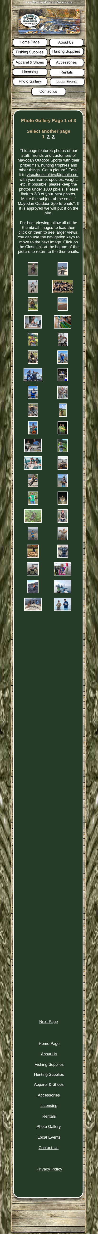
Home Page (49, 1043)
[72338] (33, 309)
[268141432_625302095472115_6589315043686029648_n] (33, 574)
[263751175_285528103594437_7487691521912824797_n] (63, 345)
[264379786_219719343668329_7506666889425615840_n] (63, 415)
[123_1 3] (33, 274)
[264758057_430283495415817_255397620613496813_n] (63, 433)
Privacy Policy (49, 1169)
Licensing (48, 1105)
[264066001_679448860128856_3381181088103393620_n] (63, 380)
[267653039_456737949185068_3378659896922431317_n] (33, 556)
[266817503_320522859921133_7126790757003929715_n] (33, 521)
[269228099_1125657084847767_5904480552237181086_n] (33, 609)
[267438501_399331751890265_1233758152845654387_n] (63, 539)
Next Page (48, 1021)
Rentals (49, 1116)
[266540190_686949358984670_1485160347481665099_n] (33, 503)
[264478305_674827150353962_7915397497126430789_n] (33, 433)
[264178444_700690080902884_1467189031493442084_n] (33, 415)
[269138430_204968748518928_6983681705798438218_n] (62, 592)
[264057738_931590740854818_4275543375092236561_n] (33, 380)
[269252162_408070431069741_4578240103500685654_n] (62, 609)
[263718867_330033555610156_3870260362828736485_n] (33, 345)
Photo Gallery (49, 1126)
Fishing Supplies (49, 1064)
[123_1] (63, 274)
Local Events (49, 1137)
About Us (49, 1054)
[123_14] (33, 292)
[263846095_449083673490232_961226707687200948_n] (33, 362)
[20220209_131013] (62, 327)
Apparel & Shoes (49, 1084)
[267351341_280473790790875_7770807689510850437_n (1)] (63, 521)
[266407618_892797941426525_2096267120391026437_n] (63, 486)
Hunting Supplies (49, 1074)
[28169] (62, 292)
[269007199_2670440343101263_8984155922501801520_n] (33, 592)
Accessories (49, 1095)
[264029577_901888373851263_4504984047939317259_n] (62, 362)
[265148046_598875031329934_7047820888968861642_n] (63, 450)
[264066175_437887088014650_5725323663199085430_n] (33, 397)
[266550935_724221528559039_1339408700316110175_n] (63, 503)
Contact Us (49, 1148)
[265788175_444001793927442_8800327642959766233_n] (63, 468)
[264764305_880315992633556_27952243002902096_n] (33, 450)
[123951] (33, 327)
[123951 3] (63, 309)
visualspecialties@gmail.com (52, 174)
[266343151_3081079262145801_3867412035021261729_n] (33, 486)
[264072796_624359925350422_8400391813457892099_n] (62, 397)
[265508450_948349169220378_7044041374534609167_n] (33, 468)
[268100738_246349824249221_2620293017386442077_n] (62, 556)
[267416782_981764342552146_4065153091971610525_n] (33, 539)
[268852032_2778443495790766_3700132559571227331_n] (62, 574)
